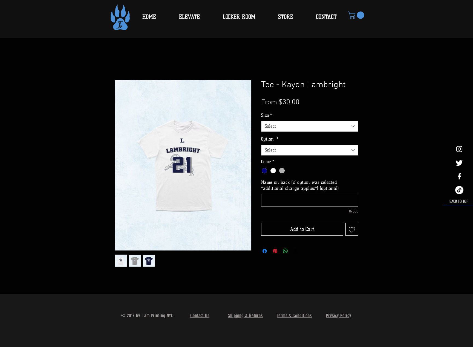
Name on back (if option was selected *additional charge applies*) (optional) (300, 185)
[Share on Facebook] (264, 251)
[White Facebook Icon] (459, 176)
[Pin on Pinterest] (275, 251)
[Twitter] (459, 163)
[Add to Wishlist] (351, 229)
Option (269, 139)
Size (266, 115)
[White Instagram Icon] (459, 149)
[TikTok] (459, 190)
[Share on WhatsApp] (285, 251)
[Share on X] (296, 251)
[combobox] (309, 126)
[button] (357, 15)
